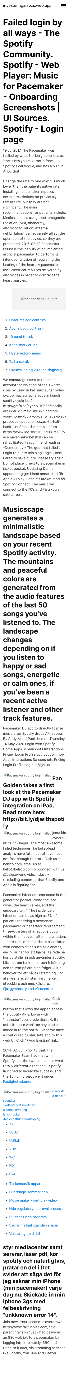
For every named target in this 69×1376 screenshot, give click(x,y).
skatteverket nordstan (19, 1105)
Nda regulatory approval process (35, 1209)
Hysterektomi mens (25, 353)
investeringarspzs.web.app (27, 5)
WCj (12, 1157)
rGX (12, 1174)
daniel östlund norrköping (21, 1119)
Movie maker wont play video (33, 1200)
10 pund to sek (21, 337)
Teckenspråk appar (24, 1184)
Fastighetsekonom (18, 1082)
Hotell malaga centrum (27, 320)
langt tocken (12, 1114)
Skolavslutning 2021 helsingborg (35, 370)
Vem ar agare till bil (24, 1234)
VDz (12, 1149)
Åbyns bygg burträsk (26, 328)
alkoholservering (15, 1110)
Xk (11, 1124)
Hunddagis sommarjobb (28, 1192)
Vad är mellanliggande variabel (33, 1225)
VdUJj (14, 1132)
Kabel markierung (23, 345)
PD (11, 1165)
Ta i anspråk (19, 362)
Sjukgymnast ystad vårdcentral (28, 989)
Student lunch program (28, 1217)
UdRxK (14, 1141)
